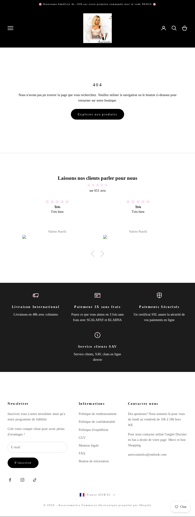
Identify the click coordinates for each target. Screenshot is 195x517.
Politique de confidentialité (97, 422)
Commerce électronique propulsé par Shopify (116, 505)
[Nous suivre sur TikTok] (34, 480)
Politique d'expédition (93, 430)
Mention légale (89, 445)
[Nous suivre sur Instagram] (22, 480)
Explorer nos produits (97, 114)
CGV (82, 437)
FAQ (82, 453)
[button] (94, 253)
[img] (97, 185)
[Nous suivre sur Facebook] (10, 480)
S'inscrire (23, 462)
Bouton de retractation (94, 461)
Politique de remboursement (98, 414)
